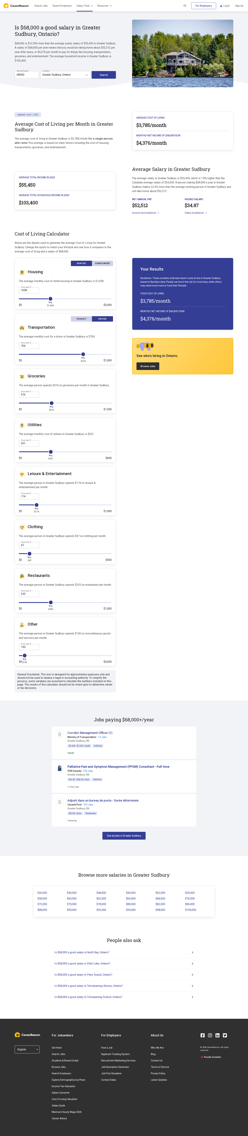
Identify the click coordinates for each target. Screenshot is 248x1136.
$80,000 (131, 904)
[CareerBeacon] (27, 1035)
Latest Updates (159, 1079)
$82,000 (160, 904)
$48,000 (101, 892)
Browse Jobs (148, 366)
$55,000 (190, 892)
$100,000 (190, 910)
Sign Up (239, 5)
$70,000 (190, 898)
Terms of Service (160, 1067)
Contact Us (156, 1060)
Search (104, 75)
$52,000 (160, 892)
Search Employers (62, 5)
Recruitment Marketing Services (118, 1060)
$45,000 (72, 892)
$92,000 (101, 910)
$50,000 (131, 892)
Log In (227, 5)
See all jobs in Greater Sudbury (124, 835)
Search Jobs (41, 5)
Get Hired (57, 1047)
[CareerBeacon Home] (16, 5)
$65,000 (131, 898)
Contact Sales (108, 1079)
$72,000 (42, 904)
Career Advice (59, 1118)
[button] (118, 766)
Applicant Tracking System (115, 1054)
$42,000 (42, 892)
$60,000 (72, 898)
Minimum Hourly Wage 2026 (67, 1112)
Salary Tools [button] (83, 5)
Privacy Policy (158, 1073)
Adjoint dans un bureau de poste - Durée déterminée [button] (103, 800)
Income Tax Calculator (63, 1086)
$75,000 (72, 904)
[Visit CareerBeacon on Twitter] (225, 1035)
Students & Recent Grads (65, 1060)
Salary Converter (61, 1092)
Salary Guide (58, 1105)
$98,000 (160, 910)
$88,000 (42, 910)
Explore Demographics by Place (68, 1079)
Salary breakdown (194, 212)
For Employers (204, 5)
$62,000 (101, 898)
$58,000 (42, 898)
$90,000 (72, 910)
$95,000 (131, 910)
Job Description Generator (115, 1067)
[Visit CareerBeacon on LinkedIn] (217, 1035)
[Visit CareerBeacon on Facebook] (202, 1035)
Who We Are (157, 1047)
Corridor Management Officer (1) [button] (89, 733)
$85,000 (190, 904)
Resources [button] (103, 5)
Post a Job (107, 1047)
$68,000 (160, 898)
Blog (153, 1054)
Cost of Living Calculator (64, 1099)
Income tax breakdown (144, 212)
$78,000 (101, 904)
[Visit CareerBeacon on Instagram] (210, 1035)
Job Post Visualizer (111, 1073)
